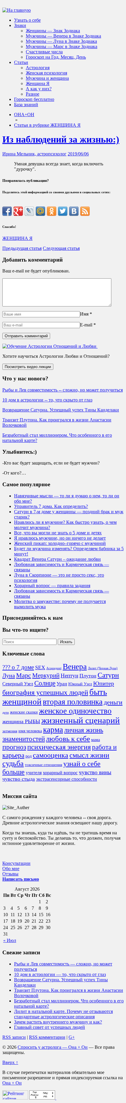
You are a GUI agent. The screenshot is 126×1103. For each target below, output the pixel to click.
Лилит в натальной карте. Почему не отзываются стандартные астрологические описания (63, 1014)
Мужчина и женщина (47, 78)
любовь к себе (68, 738)
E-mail (86, 324)
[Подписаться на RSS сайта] (85, 211)
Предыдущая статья (22, 248)
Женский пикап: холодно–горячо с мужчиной (60, 543)
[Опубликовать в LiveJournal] (29, 211)
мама (95, 739)
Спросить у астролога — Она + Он (53, 1047)
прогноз (14, 747)
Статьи (21, 62)
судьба (13, 763)
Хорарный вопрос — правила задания (52, 585)
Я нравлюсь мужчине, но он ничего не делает (60, 538)
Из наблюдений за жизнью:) (60, 139)
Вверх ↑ (10, 1062)
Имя (84, 313)
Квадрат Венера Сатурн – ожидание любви (57, 559)
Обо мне (10, 868)
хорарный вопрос (60, 772)
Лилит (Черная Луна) (103, 668)
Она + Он (12, 1082)
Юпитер (103, 683)
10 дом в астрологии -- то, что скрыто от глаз (47, 399)
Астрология (38, 67)
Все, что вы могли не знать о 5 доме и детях (58, 532)
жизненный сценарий (80, 720)
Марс (23, 675)
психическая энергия (59, 747)
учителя (34, 772)
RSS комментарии (47, 1037)
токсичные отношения (43, 765)
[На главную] (16, 10)
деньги (113, 702)
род (28, 756)
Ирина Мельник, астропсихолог (34, 153)
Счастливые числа (44, 51)
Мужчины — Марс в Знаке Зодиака (61, 46)
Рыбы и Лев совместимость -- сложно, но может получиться (62, 389)
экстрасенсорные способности (66, 779)
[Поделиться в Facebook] (7, 211)
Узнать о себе (27, 20)
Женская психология (46, 72)
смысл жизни (89, 755)
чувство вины (95, 772)
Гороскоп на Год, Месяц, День (56, 57)
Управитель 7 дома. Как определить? (51, 506)
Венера (75, 666)
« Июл (9, 940)
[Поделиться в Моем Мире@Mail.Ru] (40, 211)
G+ (72, 1037)
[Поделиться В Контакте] (74, 211)
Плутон (87, 676)
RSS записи (14, 1037)
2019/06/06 (78, 153)
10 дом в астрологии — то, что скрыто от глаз (60, 974)
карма (53, 729)
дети (5, 712)
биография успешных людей (45, 692)
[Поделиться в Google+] (18, 211)
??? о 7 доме (18, 667)
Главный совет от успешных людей (49, 1027)
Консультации (16, 863)
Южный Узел (80, 684)
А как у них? (39, 88)
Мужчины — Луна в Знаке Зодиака (61, 41)
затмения (9, 731)
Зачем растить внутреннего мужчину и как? (58, 1021)
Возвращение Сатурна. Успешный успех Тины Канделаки (60, 409)
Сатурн (108, 675)
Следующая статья (61, 248)
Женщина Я (38, 83)
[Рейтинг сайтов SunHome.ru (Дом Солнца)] (15, 1097)
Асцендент (54, 668)
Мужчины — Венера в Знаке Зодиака (63, 35)
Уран (62, 684)
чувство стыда (18, 779)
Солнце (44, 683)
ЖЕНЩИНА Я (17, 238)
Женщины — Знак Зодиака (53, 30)
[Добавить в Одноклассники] (51, 211)
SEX (40, 667)
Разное (32, 94)
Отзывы (10, 873)
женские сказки (24, 712)
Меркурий (45, 675)
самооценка (50, 755)
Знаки (20, 25)
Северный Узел (17, 684)
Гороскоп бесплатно (34, 99)
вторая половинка (73, 701)
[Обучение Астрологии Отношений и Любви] (50, 346)
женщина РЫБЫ (21, 721)
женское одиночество (75, 710)
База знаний (26, 104)
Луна (8, 675)
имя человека (30, 730)
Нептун (69, 675)
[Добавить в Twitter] (62, 211)
